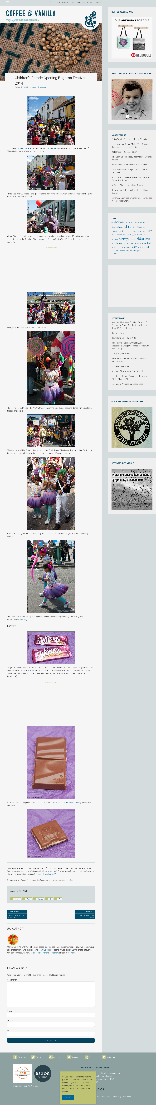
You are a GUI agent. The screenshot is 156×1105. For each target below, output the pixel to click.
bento (118, 221)
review (140, 247)
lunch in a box (137, 243)
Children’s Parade (24, 148)
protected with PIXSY (46, 874)
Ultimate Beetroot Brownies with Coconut (129, 165)
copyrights (51, 868)
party (119, 247)
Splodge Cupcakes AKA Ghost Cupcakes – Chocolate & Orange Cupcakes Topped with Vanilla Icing (130, 346)
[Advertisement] (50, 269)
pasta (124, 247)
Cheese (114, 227)
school (115, 250)
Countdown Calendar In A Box (124, 338)
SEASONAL (90, 3)
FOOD (72, 3)
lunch (146, 239)
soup (144, 251)
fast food (119, 234)
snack (128, 250)
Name (10, 1011)
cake (145, 222)
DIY (150, 231)
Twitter (45, 953)
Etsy (91, 1057)
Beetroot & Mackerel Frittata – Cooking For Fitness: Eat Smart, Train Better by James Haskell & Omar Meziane (130, 325)
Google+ (57, 1057)
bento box (126, 222)
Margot (34, 87)
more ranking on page (26, 1086)
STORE (98, 3)
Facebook (36, 953)
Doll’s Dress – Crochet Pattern (124, 152)
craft (121, 231)
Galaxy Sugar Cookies (121, 353)
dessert (144, 231)
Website (10, 1030)
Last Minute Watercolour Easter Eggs (127, 384)
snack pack (136, 250)
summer (115, 254)
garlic (143, 234)
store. (71, 880)
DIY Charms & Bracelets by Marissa (85, 914)
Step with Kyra (118, 333)
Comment (12, 980)
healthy (123, 238)
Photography (42, 87)
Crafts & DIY (135, 231)
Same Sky (22, 620)
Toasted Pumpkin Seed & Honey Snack (16, 914)
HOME (58, 3)
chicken (120, 227)
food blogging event (133, 235)
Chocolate (141, 227)
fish (124, 234)
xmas (133, 254)
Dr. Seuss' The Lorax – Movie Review (127, 185)
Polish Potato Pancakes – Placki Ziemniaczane (132, 139)
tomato (121, 254)
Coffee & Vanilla (31, 13)
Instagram (54, 953)
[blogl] (22, 1073)
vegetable (128, 254)
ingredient (132, 239)
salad (146, 247)
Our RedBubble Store (120, 366)
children (130, 226)
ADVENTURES (80, 3)
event (114, 234)
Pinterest (75, 1057)
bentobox (135, 222)
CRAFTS (65, 3)
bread (141, 222)
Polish (134, 247)
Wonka (33, 670)
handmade (115, 239)
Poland (128, 247)
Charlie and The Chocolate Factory (66, 802)
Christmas (115, 231)
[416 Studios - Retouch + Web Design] (111, 1089)
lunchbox (117, 243)
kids (139, 239)
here (73, 953)
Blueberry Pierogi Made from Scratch (127, 371)
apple (113, 222)
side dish (122, 251)
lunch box (126, 243)
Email (10, 1021)
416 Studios (44, 950)
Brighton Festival (49, 148)
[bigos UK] (43, 1073)
